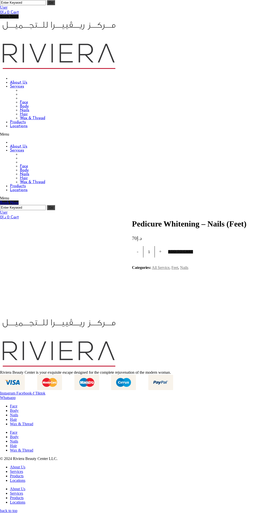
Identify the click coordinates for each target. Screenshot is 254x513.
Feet (174, 267)
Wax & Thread (21, 424)
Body (14, 410)
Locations (17, 480)
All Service (160, 267)
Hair (13, 419)
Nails (184, 267)
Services (16, 471)
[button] (9, 16)
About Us (17, 467)
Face (13, 406)
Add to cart (180, 252)
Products (17, 476)
